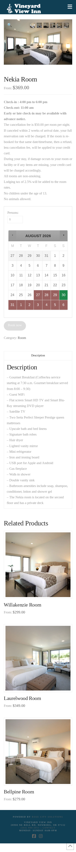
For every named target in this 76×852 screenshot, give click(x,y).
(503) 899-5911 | (32, 828)
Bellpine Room (19, 791)
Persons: (13, 212)
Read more (40, 590)
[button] (70, 6)
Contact (49, 828)
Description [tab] (38, 355)
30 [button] (64, 296)
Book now (15, 325)
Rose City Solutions (47, 817)
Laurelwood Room (22, 698)
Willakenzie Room (22, 605)
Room (22, 338)
